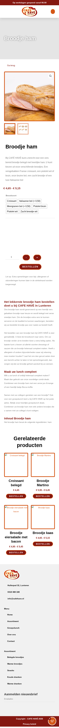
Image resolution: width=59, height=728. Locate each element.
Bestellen (30, 267)
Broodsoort (11, 195)
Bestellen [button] (16, 496)
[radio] (11, 201)
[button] (50, 75)
